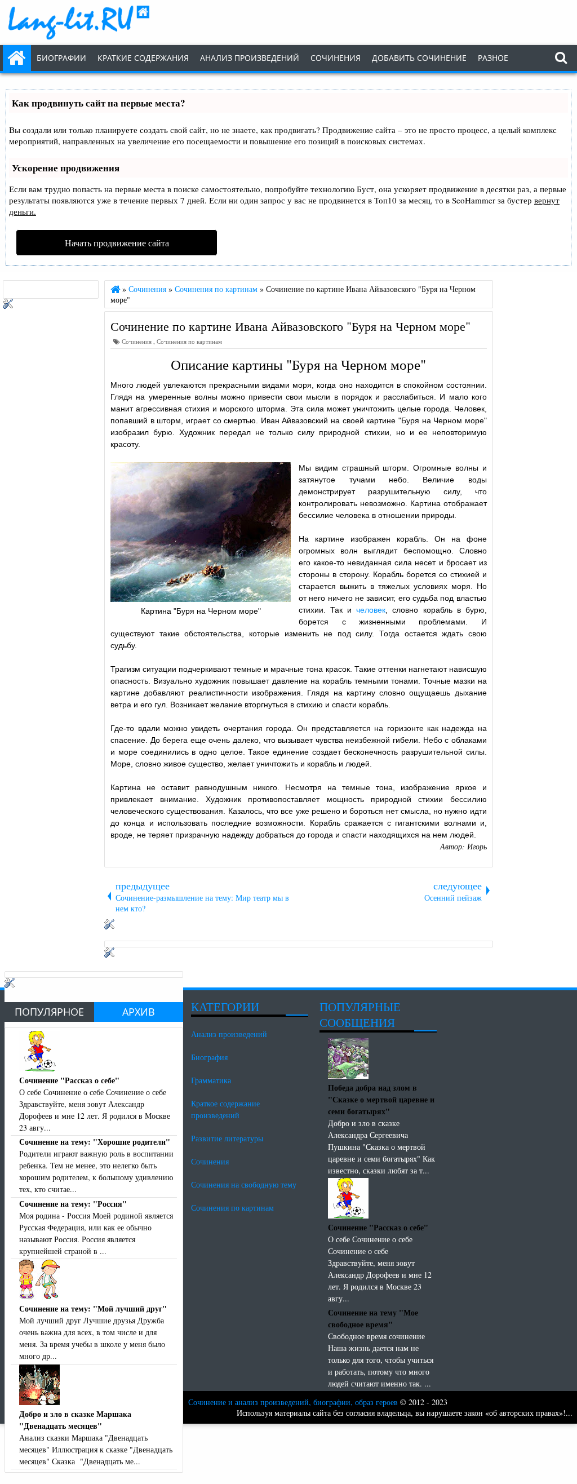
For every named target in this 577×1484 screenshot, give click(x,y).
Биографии (61, 57)
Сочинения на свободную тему (243, 1184)
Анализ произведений (249, 57)
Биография (209, 1057)
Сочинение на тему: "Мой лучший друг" (93, 1308)
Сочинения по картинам (189, 341)
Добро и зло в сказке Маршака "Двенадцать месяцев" (75, 1420)
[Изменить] (109, 926)
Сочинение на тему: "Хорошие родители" (94, 1142)
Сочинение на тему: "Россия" (73, 1204)
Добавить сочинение (419, 57)
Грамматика (211, 1080)
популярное (49, 1011)
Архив (138, 1011)
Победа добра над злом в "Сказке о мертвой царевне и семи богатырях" (381, 1099)
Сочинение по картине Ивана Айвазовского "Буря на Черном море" (290, 325)
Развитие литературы (227, 1138)
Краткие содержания (143, 57)
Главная (17, 58)
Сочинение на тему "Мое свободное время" (373, 1318)
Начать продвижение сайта (117, 243)
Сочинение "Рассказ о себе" (69, 1080)
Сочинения (137, 341)
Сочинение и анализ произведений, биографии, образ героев (293, 1402)
